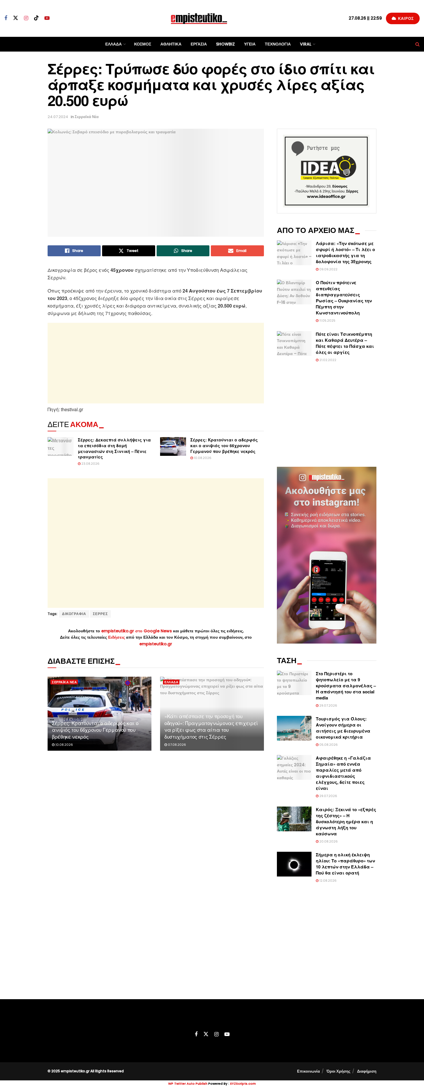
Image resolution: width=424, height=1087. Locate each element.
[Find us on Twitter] (15, 18)
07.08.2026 (176, 744)
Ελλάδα (113, 44)
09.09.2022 (327, 269)
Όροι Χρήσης (338, 1071)
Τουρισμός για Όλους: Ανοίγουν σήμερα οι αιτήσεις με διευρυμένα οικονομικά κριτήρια (343, 728)
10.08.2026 (202, 458)
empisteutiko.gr (155, 644)
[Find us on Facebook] (5, 18)
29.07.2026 (327, 705)
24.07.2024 (58, 116)
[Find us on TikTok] (36, 18)
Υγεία (250, 44)
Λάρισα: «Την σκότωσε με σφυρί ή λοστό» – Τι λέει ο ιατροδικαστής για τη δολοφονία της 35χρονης (345, 252)
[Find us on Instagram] (26, 18)
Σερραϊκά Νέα (87, 116)
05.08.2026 (328, 744)
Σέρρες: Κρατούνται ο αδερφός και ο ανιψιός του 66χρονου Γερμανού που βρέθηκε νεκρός (224, 445)
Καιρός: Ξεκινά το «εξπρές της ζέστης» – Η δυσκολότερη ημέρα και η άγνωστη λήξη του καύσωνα (346, 821)
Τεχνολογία (278, 44)
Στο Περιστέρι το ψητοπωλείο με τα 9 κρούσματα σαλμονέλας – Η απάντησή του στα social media (346, 685)
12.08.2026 (327, 880)
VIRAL (305, 44)
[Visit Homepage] (199, 18)
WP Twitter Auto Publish (187, 1083)
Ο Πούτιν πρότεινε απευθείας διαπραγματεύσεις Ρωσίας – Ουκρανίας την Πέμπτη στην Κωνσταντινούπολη (344, 297)
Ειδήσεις (117, 637)
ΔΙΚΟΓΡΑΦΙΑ (74, 613)
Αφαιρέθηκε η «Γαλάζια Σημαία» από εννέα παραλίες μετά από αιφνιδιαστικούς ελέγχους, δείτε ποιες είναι (343, 773)
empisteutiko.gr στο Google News (136, 631)
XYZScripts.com (243, 1083)
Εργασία (199, 44)
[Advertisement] (156, 363)
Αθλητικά (170, 44)
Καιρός (405, 18)
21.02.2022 (327, 360)
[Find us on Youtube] (47, 18)
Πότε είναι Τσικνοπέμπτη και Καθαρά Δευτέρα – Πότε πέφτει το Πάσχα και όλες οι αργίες (345, 343)
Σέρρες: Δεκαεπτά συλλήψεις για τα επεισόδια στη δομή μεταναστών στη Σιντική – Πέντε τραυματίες (114, 448)
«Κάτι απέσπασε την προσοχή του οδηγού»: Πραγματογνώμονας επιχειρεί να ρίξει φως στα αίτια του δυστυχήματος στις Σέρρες (211, 726)
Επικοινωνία (308, 1071)
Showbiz (225, 44)
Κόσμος (142, 44)
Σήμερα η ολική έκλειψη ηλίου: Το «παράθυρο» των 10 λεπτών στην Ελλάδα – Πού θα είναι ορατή (345, 863)
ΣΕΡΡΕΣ (100, 613)
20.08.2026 (328, 841)
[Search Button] (417, 44)
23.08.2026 (90, 463)
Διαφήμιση (366, 1071)
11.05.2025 (326, 320)
